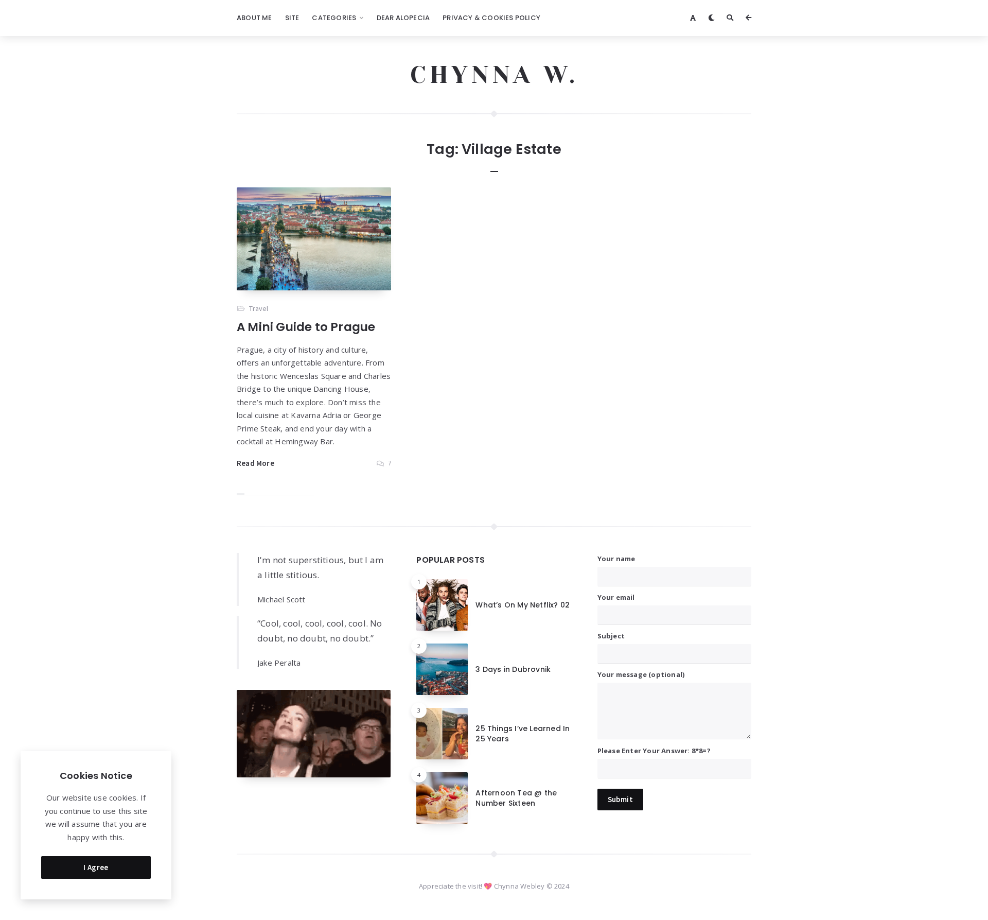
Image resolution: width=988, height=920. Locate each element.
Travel (258, 308)
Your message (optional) (641, 674)
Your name (616, 558)
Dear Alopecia (403, 18)
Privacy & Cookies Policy (491, 18)
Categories (334, 18)
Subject (611, 635)
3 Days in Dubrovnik (513, 669)
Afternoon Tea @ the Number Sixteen (516, 798)
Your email (616, 597)
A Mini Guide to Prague (306, 327)
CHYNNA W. (494, 75)
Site (292, 18)
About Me (254, 18)
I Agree (96, 867)
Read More (255, 463)
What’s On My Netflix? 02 (522, 605)
